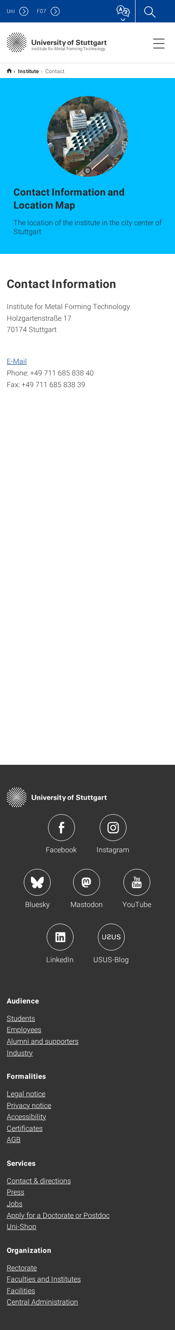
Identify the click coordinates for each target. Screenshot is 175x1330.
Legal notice (26, 1093)
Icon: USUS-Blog (111, 937)
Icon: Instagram (113, 827)
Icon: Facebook (61, 827)
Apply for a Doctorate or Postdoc (58, 1215)
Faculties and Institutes (44, 1278)
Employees (24, 1029)
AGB (14, 1139)
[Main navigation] (158, 43)
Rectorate (22, 1267)
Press (15, 1191)
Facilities (21, 1290)
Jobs (14, 1203)
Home (9, 70)
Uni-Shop (21, 1226)
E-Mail (17, 361)
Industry (20, 1052)
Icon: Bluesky (37, 882)
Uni (11, 11)
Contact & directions (39, 1180)
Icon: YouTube (136, 882)
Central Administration (42, 1301)
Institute (28, 70)
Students (21, 1018)
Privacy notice (29, 1105)
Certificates (25, 1128)
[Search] (149, 11)
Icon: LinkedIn (60, 937)
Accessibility (26, 1116)
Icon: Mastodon (86, 882)
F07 (41, 11)
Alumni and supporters (43, 1041)
